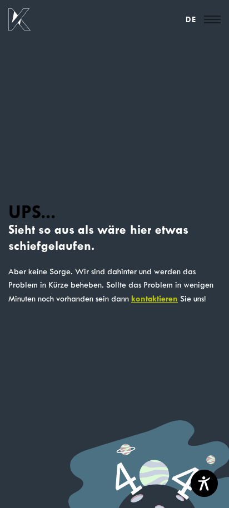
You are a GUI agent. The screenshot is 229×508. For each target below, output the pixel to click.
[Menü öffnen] (212, 19)
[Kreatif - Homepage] (19, 19)
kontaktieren (154, 299)
